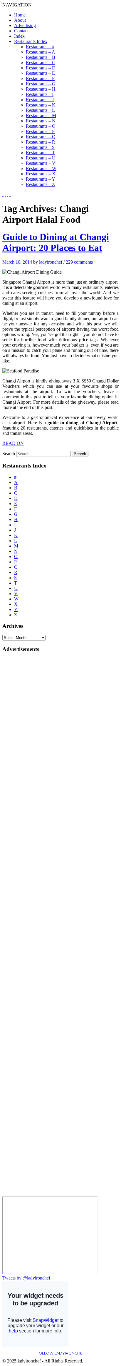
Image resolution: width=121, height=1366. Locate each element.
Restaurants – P (40, 131)
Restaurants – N (41, 120)
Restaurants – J (40, 99)
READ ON (13, 443)
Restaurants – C (40, 62)
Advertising (25, 25)
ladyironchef (50, 261)
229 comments (79, 261)
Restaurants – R (40, 141)
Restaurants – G (41, 83)
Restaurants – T (40, 152)
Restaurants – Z (40, 184)
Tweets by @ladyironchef (26, 1277)
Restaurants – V (41, 163)
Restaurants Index (30, 41)
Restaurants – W (41, 168)
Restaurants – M (41, 115)
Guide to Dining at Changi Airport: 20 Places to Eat (55, 242)
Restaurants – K (41, 104)
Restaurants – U (41, 157)
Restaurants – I (39, 94)
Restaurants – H (41, 88)
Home (20, 14)
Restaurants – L (40, 110)
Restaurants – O (41, 126)
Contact (21, 30)
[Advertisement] (25, 746)
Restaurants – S (40, 147)
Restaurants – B (40, 57)
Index (19, 36)
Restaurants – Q (41, 136)
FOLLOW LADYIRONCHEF (60, 1353)
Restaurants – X (41, 173)
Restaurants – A (40, 51)
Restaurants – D (41, 67)
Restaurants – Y (40, 179)
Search (8, 453)
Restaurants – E (40, 73)
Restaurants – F (40, 78)
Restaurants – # (40, 46)
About (20, 20)
